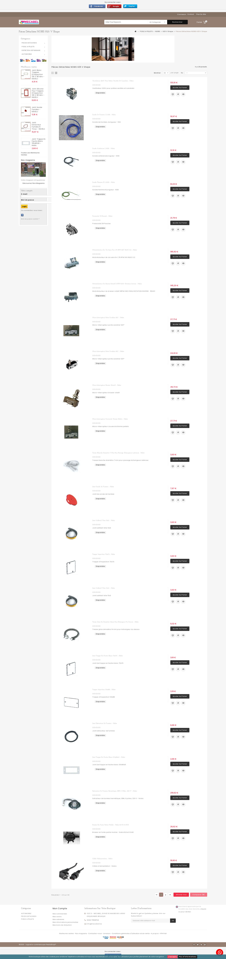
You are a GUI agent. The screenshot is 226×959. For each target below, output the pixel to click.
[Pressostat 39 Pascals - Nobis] (71, 229)
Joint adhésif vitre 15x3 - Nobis (103, 588)
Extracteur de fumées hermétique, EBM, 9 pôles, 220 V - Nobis (114, 791)
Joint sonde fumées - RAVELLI (37, 109)
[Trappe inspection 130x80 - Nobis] (71, 702)
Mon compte (60, 908)
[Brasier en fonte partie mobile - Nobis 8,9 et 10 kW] (71, 837)
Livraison (107, 933)
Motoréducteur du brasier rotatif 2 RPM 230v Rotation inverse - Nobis (117, 284)
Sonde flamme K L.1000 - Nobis (103, 182)
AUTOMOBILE (27, 54)
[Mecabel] (29, 22)
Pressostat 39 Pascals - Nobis (102, 216)
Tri (182, 73)
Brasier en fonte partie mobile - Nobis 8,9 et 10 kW (110, 825)
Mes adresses (58, 919)
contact (190, 14)
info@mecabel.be (94, 924)
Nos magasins (28, 160)
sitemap (163, 933)
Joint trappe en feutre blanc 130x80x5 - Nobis (39, 142)
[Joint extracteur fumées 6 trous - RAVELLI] (26, 127)
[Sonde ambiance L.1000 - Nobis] (71, 161)
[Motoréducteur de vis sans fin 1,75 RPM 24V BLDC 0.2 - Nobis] (71, 263)
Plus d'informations (187, 957)
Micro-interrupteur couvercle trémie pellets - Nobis (110, 419)
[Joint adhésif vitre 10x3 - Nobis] (71, 533)
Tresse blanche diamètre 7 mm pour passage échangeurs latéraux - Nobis (118, 453)
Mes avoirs (57, 916)
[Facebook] (22, 215)
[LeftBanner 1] (33, 60)
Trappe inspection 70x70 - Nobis (103, 554)
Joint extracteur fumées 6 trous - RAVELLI (38, 126)
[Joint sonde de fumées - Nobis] (71, 499)
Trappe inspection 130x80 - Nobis (103, 689)
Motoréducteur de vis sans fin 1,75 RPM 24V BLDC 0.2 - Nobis (114, 250)
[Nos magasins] (33, 169)
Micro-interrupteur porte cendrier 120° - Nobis (108, 317)
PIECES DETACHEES (29, 43)
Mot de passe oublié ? (30, 219)
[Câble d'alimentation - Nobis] (71, 871)
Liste (56, 73)
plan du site (201, 14)
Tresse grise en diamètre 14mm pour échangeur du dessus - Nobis (115, 622)
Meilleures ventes (29, 67)
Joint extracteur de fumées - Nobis (104, 723)
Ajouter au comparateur (178, 94)
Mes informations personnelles (65, 922)
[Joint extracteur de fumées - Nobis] (71, 736)
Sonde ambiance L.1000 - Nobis (103, 148)
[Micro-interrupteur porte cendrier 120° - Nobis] (71, 330)
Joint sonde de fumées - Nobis (103, 486)
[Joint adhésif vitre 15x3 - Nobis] (71, 601)
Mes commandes (60, 914)
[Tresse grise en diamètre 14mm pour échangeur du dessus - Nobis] (71, 635)
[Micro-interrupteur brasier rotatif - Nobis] (71, 398)
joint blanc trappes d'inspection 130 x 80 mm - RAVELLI (38, 74)
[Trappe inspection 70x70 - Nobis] (71, 567)
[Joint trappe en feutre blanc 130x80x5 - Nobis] (26, 143)
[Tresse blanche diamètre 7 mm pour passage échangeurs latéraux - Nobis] (71, 465)
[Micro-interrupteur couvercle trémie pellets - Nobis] (71, 432)
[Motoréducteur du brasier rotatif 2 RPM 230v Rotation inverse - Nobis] (71, 296)
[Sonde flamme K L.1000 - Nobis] (71, 195)
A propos (155, 933)
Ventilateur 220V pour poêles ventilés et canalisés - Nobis (112, 81)
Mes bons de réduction (62, 925)
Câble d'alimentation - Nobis (102, 858)
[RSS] (201, 944)
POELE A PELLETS (28, 46)
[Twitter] (197, 944)
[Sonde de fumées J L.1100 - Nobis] (71, 127)
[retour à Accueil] (136, 31)
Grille (52, 73)
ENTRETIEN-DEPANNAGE (31, 50)
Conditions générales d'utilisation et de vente (131, 933)
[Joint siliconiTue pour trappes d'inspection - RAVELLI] (26, 93)
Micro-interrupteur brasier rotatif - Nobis (106, 385)
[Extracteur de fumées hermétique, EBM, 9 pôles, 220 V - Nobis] (71, 804)
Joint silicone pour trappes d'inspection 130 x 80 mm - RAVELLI (38, 93)
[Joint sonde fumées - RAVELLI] (26, 111)
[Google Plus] (205, 944)
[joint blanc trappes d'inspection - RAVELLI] (26, 74)
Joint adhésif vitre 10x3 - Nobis (103, 520)
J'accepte (172, 957)
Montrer (157, 73)
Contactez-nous (95, 933)
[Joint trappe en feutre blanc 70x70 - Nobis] (71, 668)
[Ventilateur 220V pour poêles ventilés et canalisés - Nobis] (71, 93)
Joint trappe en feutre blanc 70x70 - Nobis (107, 656)
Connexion (181, 14)
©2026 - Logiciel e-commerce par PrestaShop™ (37, 944)
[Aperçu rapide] (183, 94)
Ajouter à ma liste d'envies (172, 94)
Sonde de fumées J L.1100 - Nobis (104, 114)
